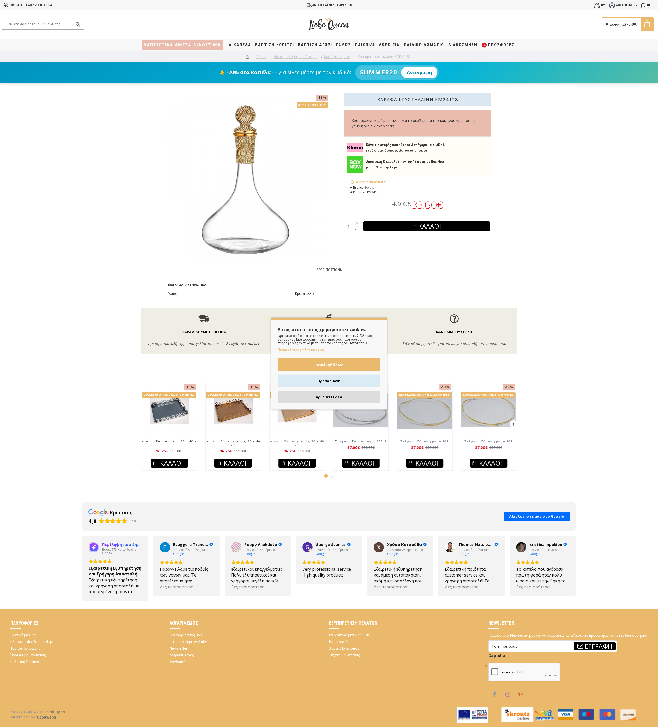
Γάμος (261, 56)
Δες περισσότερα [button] (105, 591)
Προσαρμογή (329, 380)
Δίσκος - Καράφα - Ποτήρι (295, 56)
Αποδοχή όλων (329, 364)
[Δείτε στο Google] (94, 552)
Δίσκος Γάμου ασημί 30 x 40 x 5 (169, 448)
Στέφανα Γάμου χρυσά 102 (488, 446)
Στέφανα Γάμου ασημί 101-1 (361, 446)
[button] (144, 429)
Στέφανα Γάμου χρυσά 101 (425, 446)
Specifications (329, 270)
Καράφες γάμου (337, 56)
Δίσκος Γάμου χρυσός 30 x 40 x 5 (233, 448)
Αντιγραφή (419, 72)
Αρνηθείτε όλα (329, 396)
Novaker (370, 187)
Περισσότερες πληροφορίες (301, 349)
